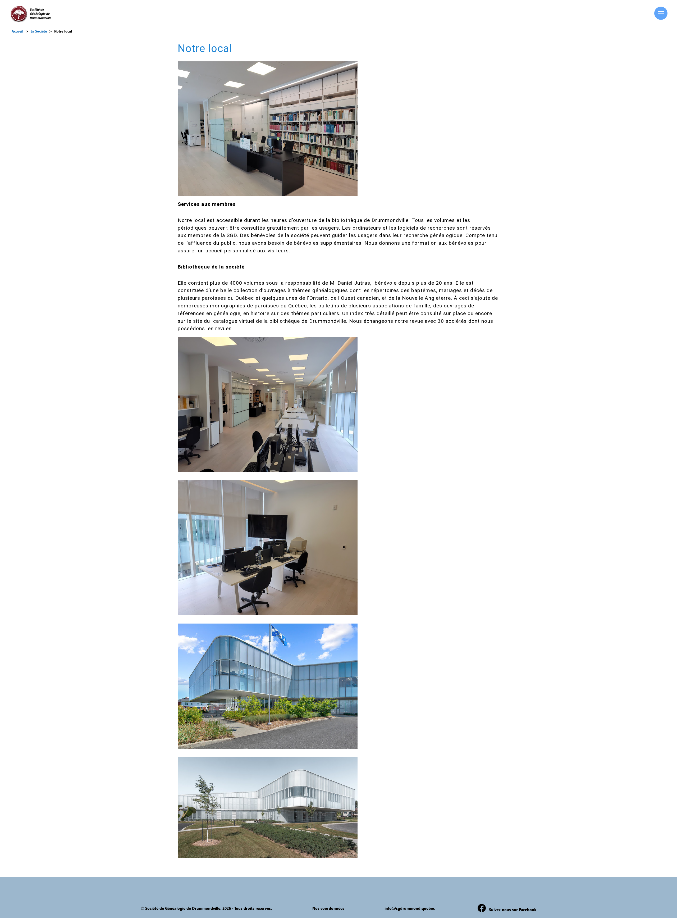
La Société (39, 31)
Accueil (17, 31)
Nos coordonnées (328, 908)
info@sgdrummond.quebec (410, 908)
